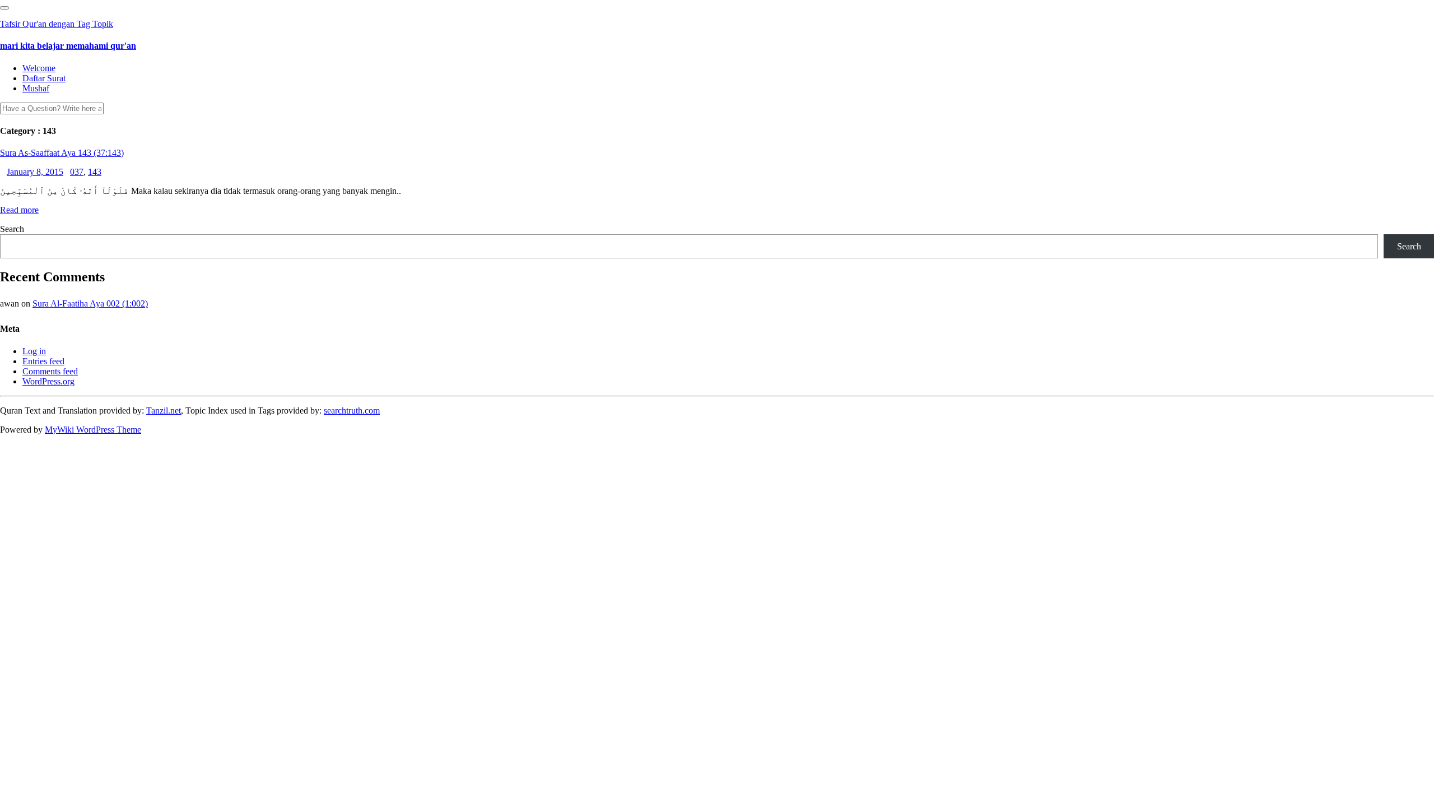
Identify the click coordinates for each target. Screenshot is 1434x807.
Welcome (38, 68)
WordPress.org (48, 381)
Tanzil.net (163, 410)
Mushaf (35, 88)
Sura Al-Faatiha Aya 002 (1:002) (90, 303)
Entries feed (43, 361)
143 (94, 172)
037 (76, 172)
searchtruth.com (352, 410)
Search (12, 229)
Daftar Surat (44, 78)
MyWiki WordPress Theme (93, 429)
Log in (34, 351)
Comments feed (50, 371)
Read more (19, 210)
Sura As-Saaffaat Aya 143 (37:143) (62, 152)
